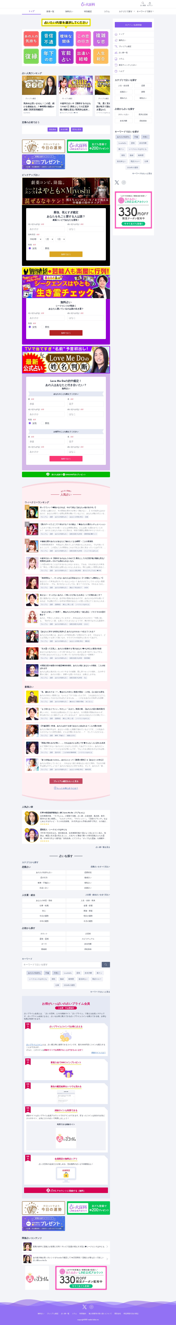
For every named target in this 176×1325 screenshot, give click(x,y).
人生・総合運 (123, 85)
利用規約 (82, 1313)
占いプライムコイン (34, 1044)
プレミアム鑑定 (125, 46)
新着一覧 (50, 11)
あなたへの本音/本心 (76, 517)
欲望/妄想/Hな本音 (76, 534)
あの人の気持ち (34, 973)
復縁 (62, 979)
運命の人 (123, 98)
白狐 (86, 517)
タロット (44, 933)
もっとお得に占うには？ (67, 788)
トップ (31, 11)
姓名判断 (64, 129)
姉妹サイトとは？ (98, 1052)
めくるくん (89, 701)
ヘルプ (121, 71)
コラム (107, 11)
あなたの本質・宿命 (44, 900)
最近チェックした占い (128, 65)
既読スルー (96, 979)
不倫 (47, 973)
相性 (53, 979)
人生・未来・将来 (88, 900)
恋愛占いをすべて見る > (100, 867)
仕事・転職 (44, 905)
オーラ (44, 944)
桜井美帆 (87, 658)
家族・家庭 (88, 911)
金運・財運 (88, 905)
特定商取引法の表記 (131, 1313)
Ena (85, 678)
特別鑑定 (88, 11)
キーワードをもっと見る (100, 992)
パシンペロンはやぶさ (91, 551)
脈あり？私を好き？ (76, 587)
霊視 (78, 973)
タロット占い (123, 114)
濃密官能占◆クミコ (90, 534)
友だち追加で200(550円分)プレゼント (69, 474)
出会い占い (44, 888)
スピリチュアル (88, 939)
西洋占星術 (76, 129)
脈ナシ (99, 973)
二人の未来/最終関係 (69, 752)
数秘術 (44, 949)
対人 (44, 911)
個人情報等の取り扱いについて (100, 1313)
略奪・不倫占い (60, 735)
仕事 (57, 985)
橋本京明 (88, 769)
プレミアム (44, 517)
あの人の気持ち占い (61, 517)
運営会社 (117, 1313)
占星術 (88, 933)
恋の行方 (58, 752)
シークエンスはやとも (82, 604)
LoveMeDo (68, 973)
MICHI (86, 587)
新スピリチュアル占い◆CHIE (92, 570)
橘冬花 (87, 641)
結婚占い (88, 888)
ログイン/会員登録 (133, 25)
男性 (47, 248)
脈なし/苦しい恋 (68, 604)
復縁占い (88, 877)
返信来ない (83, 979)
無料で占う (66, 254)
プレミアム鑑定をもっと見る (66, 781)
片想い (56, 973)
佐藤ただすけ (71, 735)
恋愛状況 (58, 604)
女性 (34, 248)
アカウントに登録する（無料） (71, 1190)
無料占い (69, 11)
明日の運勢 (88, 916)
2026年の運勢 (69, 985)
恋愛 (51, 517)
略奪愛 (71, 979)
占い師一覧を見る (103, 847)
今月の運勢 (88, 921)
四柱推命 (52, 129)
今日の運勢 (44, 916)
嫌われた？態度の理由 (76, 701)
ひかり (86, 624)
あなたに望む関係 (75, 570)
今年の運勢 (44, 921)
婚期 (143, 92)
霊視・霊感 (44, 939)
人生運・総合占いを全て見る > (97, 895)
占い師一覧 (123, 52)
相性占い (88, 883)
